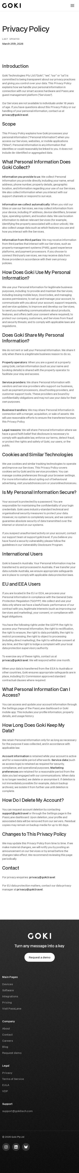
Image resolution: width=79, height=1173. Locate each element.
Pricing (7, 1002)
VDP (5, 1091)
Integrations (10, 996)
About (6, 1028)
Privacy (7, 1073)
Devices (7, 984)
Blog (5, 1047)
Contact (7, 1034)
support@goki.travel (15, 813)
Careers (7, 1040)
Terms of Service (13, 1079)
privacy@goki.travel (15, 115)
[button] (72, 5)
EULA (5, 1085)
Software (8, 990)
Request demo (11, 1053)
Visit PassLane (11, 1008)
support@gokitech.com (17, 1111)
